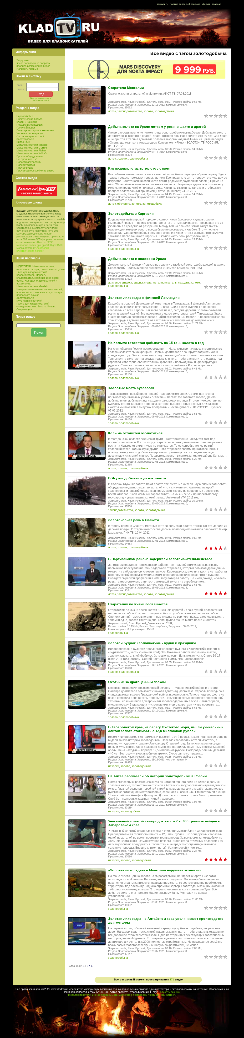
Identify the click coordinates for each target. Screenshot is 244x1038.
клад (58, 213)
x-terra (48, 225)
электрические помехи (30, 250)
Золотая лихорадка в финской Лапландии (144, 298)
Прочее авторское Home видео (35, 170)
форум (206, 4)
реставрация (24, 236)
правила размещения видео (33, 65)
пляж (54, 227)
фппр (44, 239)
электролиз (42, 247)
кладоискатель (50, 210)
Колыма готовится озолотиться (135, 433)
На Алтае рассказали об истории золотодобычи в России (157, 776)
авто (30, 233)
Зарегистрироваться (40, 98)
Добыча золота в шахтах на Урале (137, 259)
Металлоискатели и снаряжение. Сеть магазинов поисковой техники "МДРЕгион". (122, 994)
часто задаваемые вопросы (33, 63)
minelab (60, 219)
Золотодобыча (25, 139)
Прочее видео (24, 167)
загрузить (162, 4)
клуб (31, 230)
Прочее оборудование (29, 156)
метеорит (22, 245)
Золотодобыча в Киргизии (131, 213)
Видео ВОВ (23, 141)
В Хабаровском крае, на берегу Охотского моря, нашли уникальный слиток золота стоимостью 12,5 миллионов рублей (166, 729)
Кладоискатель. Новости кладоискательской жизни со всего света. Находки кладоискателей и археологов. (37, 279)
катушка (21, 233)
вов (43, 213)
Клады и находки (26, 121)
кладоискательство (28, 213)
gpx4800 (30, 247)
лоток (27, 242)
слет (48, 227)
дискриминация (42, 233)
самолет (39, 227)
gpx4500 (57, 245)
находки (21, 210)
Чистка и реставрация (29, 133)
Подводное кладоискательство (35, 130)
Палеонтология (25, 164)
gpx (39, 245)
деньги (42, 219)
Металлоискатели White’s (31, 153)
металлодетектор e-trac (47, 236)
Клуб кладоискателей (29, 300)
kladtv (19, 225)
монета (50, 213)
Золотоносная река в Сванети (133, 520)
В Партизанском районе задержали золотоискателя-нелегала (160, 559)
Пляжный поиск (25, 127)
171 (172, 979)
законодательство (49, 216)
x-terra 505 (34, 239)
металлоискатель (27, 216)
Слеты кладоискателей (30, 136)
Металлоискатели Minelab (31, 144)
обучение (22, 230)
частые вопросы (179, 4)
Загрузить (22, 60)
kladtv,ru (40, 230)
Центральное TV (26, 159)
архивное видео (33, 225)
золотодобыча (25, 227)
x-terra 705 (51, 230)
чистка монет (56, 239)
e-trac (19, 242)
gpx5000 (47, 245)
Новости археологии (28, 162)
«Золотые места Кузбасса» (131, 388)
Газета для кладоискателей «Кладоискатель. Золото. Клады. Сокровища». (36, 306)
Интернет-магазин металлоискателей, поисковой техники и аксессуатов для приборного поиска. (39, 292)
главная (216, 4)
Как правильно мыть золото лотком (138, 168)
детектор (59, 222)
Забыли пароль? (40, 100)
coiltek (32, 245)
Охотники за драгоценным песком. (137, 682)
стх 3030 (48, 242)
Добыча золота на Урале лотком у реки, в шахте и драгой (157, 126)
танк (55, 225)
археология (34, 210)
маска (20, 247)
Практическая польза (29, 119)
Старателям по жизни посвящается (138, 604)
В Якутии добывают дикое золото (137, 478)
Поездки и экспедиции (29, 124)
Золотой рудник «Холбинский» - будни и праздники (152, 643)
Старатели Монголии (126, 88)
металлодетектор (26, 219)
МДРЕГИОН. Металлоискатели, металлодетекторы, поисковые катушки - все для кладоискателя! (40, 269)
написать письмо (169, 991)
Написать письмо (27, 68)
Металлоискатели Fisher (31, 150)
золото (51, 219)
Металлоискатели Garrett (31, 147)
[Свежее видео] (36, 195)
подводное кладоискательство (34, 222)
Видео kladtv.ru (25, 116)
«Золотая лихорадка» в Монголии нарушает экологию (154, 870)
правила (195, 4)
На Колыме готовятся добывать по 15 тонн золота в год (156, 343)
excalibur (36, 242)
